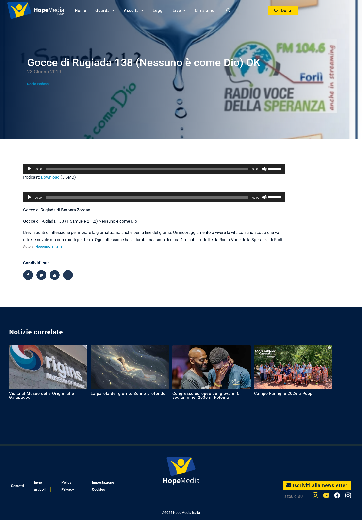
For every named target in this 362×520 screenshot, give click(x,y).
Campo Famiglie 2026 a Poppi (284, 393)
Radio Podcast (38, 84)
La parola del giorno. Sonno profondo (128, 393)
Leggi (158, 10)
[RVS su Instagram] (348, 496)
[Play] (29, 168)
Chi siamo (204, 10)
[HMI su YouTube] (326, 496)
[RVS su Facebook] (337, 496)
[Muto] (264, 168)
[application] (154, 169)
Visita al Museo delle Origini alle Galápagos (41, 395)
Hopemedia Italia (49, 246)
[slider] (275, 168)
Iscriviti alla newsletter (320, 485)
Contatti (17, 486)
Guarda (102, 10)
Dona (286, 10)
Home (80, 10)
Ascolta (131, 10)
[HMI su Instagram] (315, 496)
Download (50, 177)
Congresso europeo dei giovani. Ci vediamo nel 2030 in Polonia (206, 395)
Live (177, 10)
